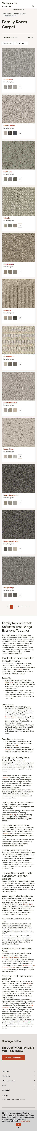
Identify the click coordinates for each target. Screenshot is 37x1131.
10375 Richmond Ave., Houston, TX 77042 (13, 1099)
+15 (20, 179)
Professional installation (10, 957)
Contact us (27, 1022)
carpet (20, 669)
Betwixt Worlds (9, 126)
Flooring (16, 13)
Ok (18, 1124)
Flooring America (6, 13)
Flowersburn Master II (11, 541)
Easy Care (6, 43)
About (4, 1085)
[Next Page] (29, 607)
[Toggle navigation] (33, 6)
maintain (8, 749)
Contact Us (6, 1090)
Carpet (24, 13)
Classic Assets (8, 264)
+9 (20, 410)
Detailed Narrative (10, 403)
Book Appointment (14, 1057)
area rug (13, 815)
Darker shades (10, 717)
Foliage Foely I (8, 587)
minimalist (7, 833)
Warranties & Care (8, 1081)
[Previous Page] (7, 607)
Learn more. (25, 1121)
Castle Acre (7, 172)
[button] (10, 43)
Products (5, 1072)
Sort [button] (28, 37)
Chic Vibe (6, 218)
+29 (20, 318)
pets (16, 745)
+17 (20, 502)
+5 (20, 271)
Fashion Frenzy (8, 449)
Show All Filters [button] (9, 37)
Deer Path (7, 310)
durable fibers (28, 904)
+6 (20, 87)
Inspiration (6, 1076)
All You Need (8, 79)
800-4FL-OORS (6, 6)
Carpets (5, 778)
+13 (20, 133)
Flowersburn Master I (11, 495)
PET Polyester (20, 43)
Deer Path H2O (8, 357)
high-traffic (9, 682)
